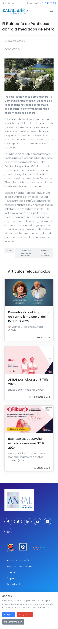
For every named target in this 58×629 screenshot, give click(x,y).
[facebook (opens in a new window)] (8, 521)
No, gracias (25, 614)
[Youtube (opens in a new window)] (37, 521)
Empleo (11, 578)
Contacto (12, 572)
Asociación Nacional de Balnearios (26, 253)
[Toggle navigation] (52, 11)
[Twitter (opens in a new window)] (18, 521)
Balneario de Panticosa (45, 253)
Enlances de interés (18, 560)
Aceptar (8, 614)
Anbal (9, 250)
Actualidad (13, 584)
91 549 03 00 (49, 3)
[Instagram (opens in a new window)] (8, 531)
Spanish (6, 3)
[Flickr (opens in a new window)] (47, 521)
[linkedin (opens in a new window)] (28, 521)
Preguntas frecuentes (19, 566)
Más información (13, 621)
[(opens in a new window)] (10, 547)
